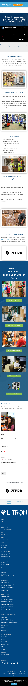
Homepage (3, 9)
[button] (14, 300)
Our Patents (3, 642)
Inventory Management (6, 619)
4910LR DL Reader (5, 564)
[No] (26, 681)
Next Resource (19, 501)
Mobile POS (3, 630)
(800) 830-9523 (4, 527)
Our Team (3, 639)
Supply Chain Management (7, 602)
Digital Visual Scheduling (6, 601)
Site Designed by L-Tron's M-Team (14, 675)
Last (15, 438)
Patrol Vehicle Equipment (6, 566)
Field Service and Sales (6, 585)
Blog (2, 646)
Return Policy (23, 673)
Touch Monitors (4, 590)
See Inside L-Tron (5, 544)
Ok (14, 683)
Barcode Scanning (5, 582)
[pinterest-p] (17, 663)
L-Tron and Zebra (5, 239)
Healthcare (3, 574)
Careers (3, 649)
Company (4, 441)
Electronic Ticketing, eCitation (7, 553)
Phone (3, 457)
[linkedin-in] (8, 663)
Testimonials (4, 647)
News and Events (5, 644)
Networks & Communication (7, 606)
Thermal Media (4, 567)
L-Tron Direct (4, 545)
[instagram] (5, 663)
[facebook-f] (2, 663)
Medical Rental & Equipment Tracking (9, 622)
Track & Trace (4, 617)
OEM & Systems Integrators (7, 599)
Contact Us (3, 547)
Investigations (4, 554)
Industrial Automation (5, 596)
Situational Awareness (6, 557)
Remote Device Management (7, 587)
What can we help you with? (8, 462)
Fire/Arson (3, 572)
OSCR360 (3, 562)
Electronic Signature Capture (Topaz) (9, 629)
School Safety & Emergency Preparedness (10, 575)
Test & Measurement (5, 597)
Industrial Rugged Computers (7, 604)
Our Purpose (4, 636)
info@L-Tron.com (4, 539)
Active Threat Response (6, 556)
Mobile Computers (5, 588)
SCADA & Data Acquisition (6, 609)
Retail (2, 627)
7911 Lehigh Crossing (5, 519)
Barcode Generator (5, 656)
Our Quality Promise (5, 638)
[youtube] (14, 663)
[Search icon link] (14, 1)
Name (3, 434)
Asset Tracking (4, 580)
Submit (3, 473)
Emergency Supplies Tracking (7, 620)
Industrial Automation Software (7, 611)
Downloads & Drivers (5, 654)
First (2, 438)
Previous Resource (8, 501)
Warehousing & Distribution (7, 615)
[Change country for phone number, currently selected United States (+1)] (2, 459)
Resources (9, 9)
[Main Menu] (25, 4)
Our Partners (4, 641)
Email (3, 451)
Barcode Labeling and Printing (7, 583)
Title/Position (4, 446)
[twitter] (11, 663)
